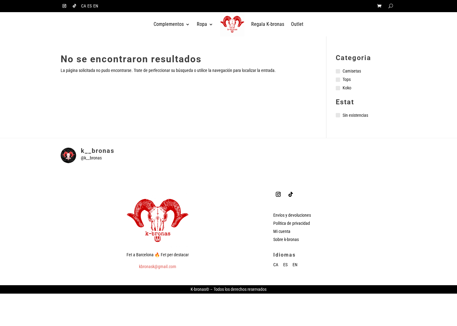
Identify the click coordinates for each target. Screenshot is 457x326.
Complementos (169, 24)
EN (95, 6)
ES (89, 6)
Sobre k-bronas (286, 239)
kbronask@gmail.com (157, 266)
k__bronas (97, 150)
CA (83, 6)
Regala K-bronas (267, 24)
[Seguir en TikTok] (74, 6)
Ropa (202, 24)
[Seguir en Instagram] (64, 6)
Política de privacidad (291, 223)
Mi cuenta (281, 231)
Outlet (297, 24)
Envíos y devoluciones (292, 215)
